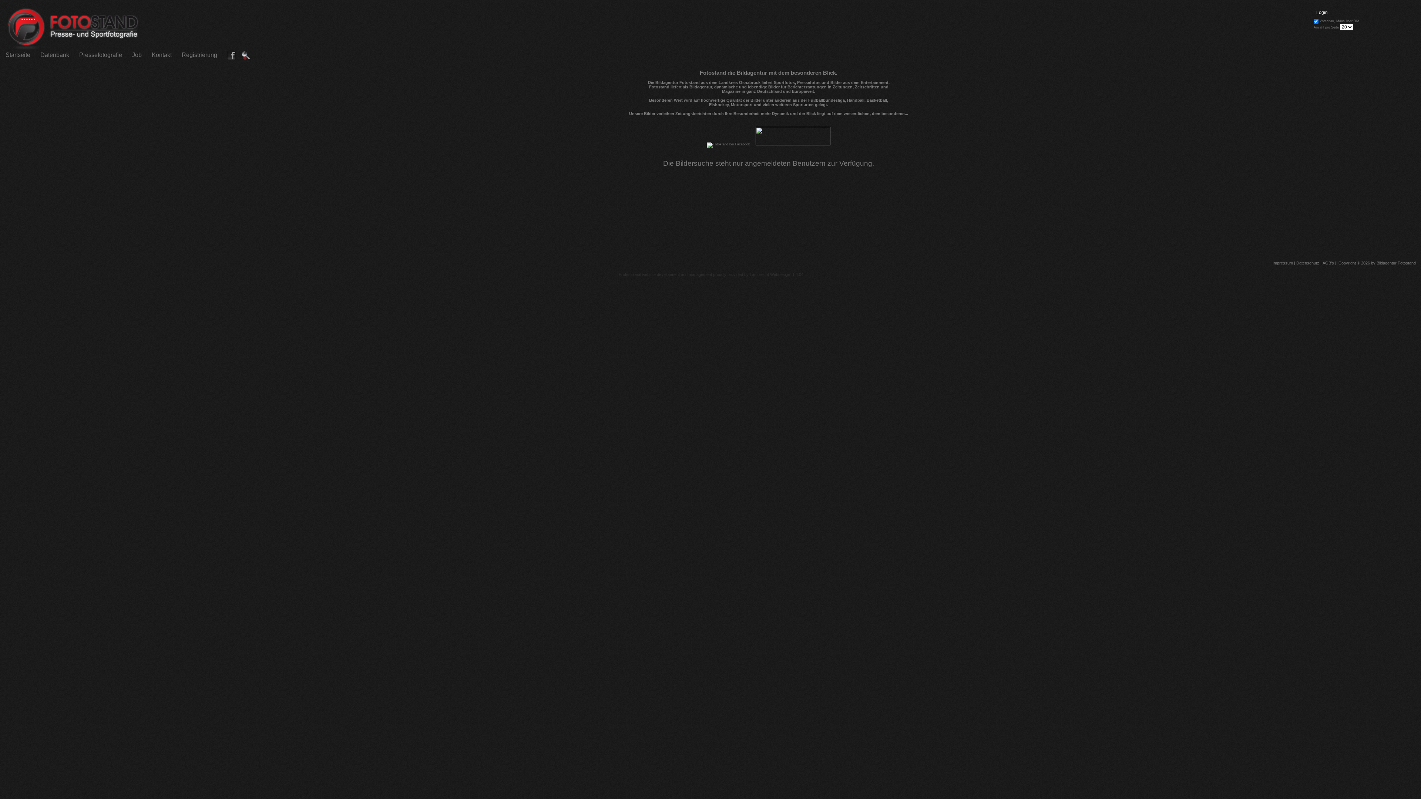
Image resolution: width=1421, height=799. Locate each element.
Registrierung (199, 55)
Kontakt (161, 55)
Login (1322, 12)
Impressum (1282, 263)
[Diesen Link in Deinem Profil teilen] (231, 58)
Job (137, 55)
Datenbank (55, 55)
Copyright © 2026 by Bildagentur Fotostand (1377, 263)
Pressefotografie (101, 55)
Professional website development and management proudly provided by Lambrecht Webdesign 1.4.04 (711, 274)
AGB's (1327, 263)
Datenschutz (1307, 263)
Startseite (18, 55)
